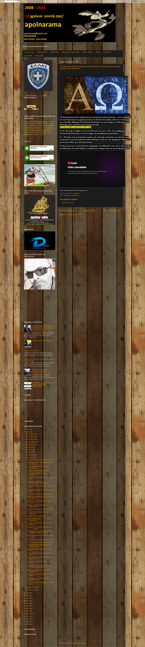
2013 (27, 611)
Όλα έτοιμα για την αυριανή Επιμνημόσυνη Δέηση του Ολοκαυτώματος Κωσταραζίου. (41, 371)
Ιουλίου (30, 447)
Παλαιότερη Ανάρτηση (112, 210)
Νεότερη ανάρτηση (67, 210)
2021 (27, 432)
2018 (27, 598)
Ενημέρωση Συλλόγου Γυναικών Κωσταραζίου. (41, 509)
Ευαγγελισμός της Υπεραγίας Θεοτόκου (39, 470)
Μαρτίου (30, 457)
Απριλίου (30, 455)
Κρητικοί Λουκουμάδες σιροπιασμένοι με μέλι (41, 459)
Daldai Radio (39, 56)
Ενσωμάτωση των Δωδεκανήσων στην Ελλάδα (41, 539)
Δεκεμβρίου (31, 434)
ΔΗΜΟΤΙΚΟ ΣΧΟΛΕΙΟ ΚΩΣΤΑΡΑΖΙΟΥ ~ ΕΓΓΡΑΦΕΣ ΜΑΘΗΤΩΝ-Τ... (40, 566)
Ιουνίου (30, 449)
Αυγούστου (31, 444)
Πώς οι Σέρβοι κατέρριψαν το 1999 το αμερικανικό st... (38, 467)
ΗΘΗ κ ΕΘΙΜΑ (87, 52)
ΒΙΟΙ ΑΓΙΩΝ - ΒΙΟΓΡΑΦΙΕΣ (71, 52)
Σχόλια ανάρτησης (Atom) (74, 214)
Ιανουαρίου (31, 590)
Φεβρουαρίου (31, 587)
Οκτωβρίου (31, 439)
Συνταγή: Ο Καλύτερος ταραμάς (37, 516)
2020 (27, 593)
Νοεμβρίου (31, 436)
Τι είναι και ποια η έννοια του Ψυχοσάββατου (40, 542)
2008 (27, 624)
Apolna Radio (28, 56)
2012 (27, 614)
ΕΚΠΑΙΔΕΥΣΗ (74, 195)
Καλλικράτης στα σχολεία (31, 350)
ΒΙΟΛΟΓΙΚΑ (55, 52)
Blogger (83, 643)
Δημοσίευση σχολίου (68, 202)
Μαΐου (30, 452)
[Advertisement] (39, 305)
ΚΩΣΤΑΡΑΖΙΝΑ (42, 52)
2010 (27, 619)
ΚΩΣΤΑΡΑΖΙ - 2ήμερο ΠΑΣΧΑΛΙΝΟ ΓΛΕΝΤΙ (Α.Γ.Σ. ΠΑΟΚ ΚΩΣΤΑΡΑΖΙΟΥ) (43, 384)
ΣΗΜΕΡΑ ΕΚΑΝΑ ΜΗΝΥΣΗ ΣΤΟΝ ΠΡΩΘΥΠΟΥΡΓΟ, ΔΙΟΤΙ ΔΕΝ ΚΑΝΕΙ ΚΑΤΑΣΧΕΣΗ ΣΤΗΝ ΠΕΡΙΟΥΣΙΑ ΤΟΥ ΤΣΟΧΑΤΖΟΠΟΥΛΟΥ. (43, 328)
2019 (27, 595)
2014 (27, 608)
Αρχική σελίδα (29, 52)
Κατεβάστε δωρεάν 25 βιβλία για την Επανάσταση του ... (38, 505)
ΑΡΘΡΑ (97, 52)
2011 (27, 616)
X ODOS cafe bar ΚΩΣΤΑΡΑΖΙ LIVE (43, 340)
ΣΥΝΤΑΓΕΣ (107, 52)
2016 (27, 603)
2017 (27, 601)
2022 (27, 429)
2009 (27, 621)
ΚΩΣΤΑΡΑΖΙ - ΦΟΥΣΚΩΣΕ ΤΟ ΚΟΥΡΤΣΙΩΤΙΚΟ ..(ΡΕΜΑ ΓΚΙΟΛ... (39, 482)
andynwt (73, 643)
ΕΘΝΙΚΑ (67, 195)
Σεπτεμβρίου (31, 442)
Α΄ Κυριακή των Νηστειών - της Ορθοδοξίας (40, 494)
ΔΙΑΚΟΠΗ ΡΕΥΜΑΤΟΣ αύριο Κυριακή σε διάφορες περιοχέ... (40, 545)
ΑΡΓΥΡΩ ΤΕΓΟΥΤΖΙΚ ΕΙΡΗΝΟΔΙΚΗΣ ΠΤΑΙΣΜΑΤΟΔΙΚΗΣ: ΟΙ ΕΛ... (39, 532)
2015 (27, 606)
